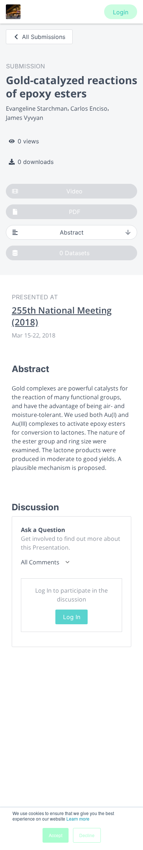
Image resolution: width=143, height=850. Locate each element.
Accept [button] (55, 835)
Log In (71, 617)
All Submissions (43, 36)
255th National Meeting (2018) (61, 316)
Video (74, 191)
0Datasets (74, 253)
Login (120, 12)
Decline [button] (87, 835)
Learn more (77, 818)
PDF (74, 211)
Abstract (72, 232)
